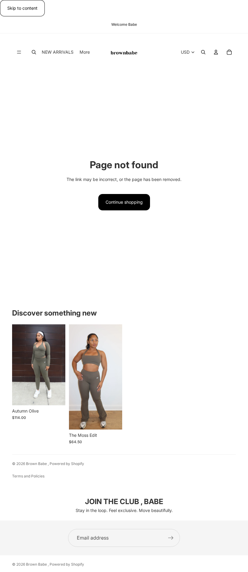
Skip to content (22, 8)
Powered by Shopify (67, 463)
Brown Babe (37, 463)
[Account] (216, 52)
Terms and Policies (28, 476)
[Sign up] (171, 538)
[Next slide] (58, 365)
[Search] (34, 52)
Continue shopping (124, 202)
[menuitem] (85, 52)
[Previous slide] (18, 365)
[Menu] (19, 52)
